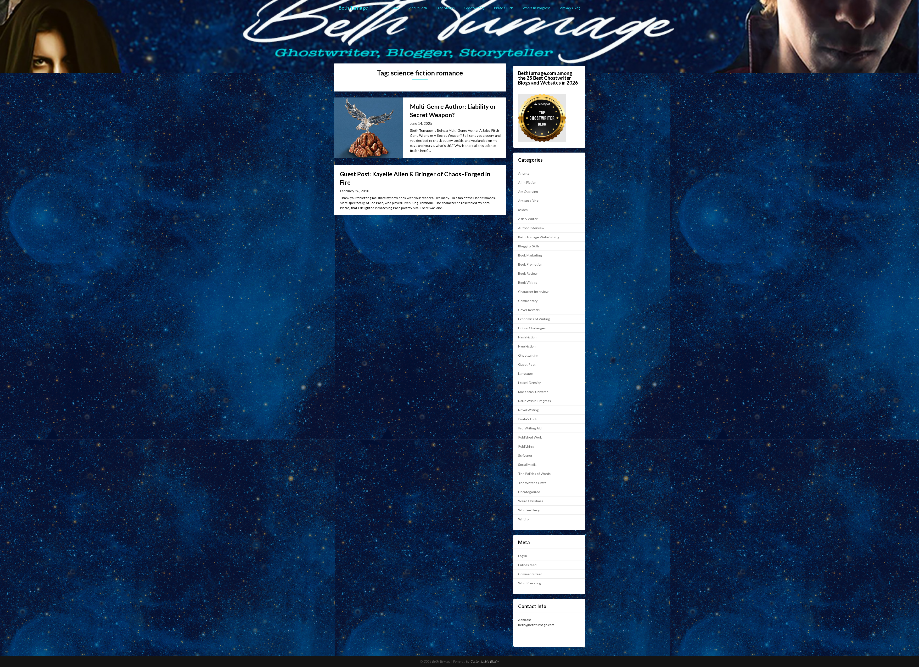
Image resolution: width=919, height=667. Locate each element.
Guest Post (527, 364)
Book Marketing (530, 255)
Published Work (530, 437)
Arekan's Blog (528, 201)
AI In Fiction (527, 182)
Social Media (527, 464)
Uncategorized (529, 492)
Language (525, 373)
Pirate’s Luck (503, 8)
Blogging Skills (528, 246)
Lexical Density (529, 383)
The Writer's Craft (532, 483)
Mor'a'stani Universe (533, 392)
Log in (522, 556)
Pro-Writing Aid (530, 428)
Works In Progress (536, 8)
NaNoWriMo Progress (534, 401)
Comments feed (530, 574)
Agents (523, 173)
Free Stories (446, 8)
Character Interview (533, 292)
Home (395, 8)
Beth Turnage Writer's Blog (538, 237)
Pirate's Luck (527, 419)
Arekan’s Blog (570, 8)
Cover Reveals (529, 310)
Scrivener (525, 455)
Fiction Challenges (532, 328)
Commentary (528, 301)
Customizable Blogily (485, 661)
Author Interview (531, 228)
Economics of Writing (534, 319)
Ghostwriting (474, 8)
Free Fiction (527, 346)
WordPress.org (529, 583)
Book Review (528, 273)
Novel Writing (528, 410)
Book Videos (527, 282)
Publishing (526, 446)
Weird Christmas (530, 501)
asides (523, 210)
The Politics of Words (534, 474)
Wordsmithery (529, 510)
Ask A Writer (528, 219)
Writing (523, 519)
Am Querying (528, 191)
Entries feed (527, 565)
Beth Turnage (353, 8)
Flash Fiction (527, 337)
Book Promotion (530, 264)
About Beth (418, 8)
